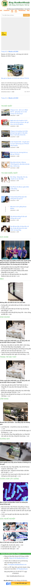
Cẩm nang (4, 399)
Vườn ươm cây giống (9, 479)
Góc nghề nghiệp (7, 519)
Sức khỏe (4, 237)
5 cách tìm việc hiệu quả (8, 548)
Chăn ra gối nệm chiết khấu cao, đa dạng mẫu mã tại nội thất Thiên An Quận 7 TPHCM (15, 341)
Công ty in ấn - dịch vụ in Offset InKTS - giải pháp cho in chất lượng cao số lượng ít (19, 111)
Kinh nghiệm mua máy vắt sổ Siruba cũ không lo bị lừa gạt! (15, 463)
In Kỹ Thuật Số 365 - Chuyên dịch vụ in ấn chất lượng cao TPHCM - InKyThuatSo (19, 143)
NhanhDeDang (22, 10)
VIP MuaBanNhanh (22, 569)
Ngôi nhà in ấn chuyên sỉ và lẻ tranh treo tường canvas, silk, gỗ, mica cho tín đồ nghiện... (19, 122)
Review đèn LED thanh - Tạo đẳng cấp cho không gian (15, 423)
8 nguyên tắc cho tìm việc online (10, 545)
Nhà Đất (12, 11)
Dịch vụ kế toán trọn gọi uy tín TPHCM (11, 542)
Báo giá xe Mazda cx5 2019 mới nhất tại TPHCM (15, 78)
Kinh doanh (5, 317)
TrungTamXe (6, 10)
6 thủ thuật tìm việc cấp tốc (8, 547)
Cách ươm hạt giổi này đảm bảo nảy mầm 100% (14, 514)
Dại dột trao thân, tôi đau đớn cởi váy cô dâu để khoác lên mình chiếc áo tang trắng (19, 228)
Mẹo (2, 279)
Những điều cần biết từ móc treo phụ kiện (12, 302)
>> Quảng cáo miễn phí (20, 583)
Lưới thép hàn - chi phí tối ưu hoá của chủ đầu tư (15, 427)
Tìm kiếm (26, 15)
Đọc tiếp (27, 91)
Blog (28, 10)
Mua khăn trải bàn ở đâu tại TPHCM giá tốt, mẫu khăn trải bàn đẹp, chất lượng (19, 164)
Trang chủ (4, 51)
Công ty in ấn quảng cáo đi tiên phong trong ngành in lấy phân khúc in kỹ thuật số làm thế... (19, 133)
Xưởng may (5, 439)
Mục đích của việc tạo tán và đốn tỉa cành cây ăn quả (16, 510)
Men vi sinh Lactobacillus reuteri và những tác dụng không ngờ (14, 503)
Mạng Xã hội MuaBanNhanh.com (18, 558)
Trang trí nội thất (8, 357)
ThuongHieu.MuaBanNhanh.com (17, 564)
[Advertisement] (15, 33)
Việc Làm (16, 11)
